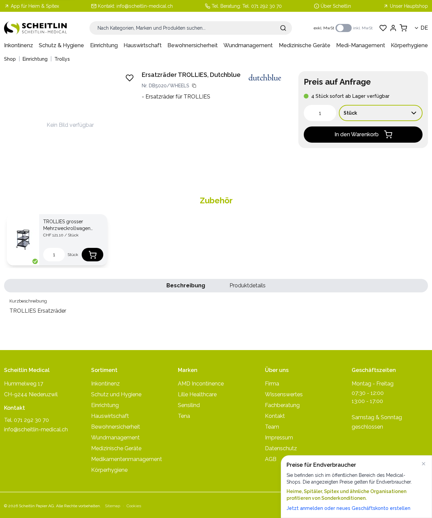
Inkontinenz (18, 45)
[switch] (343, 28)
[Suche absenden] (283, 28)
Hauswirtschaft (143, 45)
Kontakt (275, 416)
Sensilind (189, 405)
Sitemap (112, 505)
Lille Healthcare (197, 394)
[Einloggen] (393, 28)
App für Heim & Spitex (35, 6)
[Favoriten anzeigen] (383, 28)
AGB (270, 459)
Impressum (279, 437)
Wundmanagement (248, 45)
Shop (10, 59)
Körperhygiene (409, 45)
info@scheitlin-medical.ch (144, 6)
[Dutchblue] (265, 77)
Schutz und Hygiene (116, 394)
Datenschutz (281, 448)
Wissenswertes (284, 394)
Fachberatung (282, 405)
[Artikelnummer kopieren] (194, 85)
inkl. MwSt (363, 28)
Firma (272, 383)
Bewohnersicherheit (192, 45)
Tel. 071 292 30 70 (262, 6)
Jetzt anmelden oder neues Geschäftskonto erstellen (348, 508)
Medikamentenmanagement (126, 459)
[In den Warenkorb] (92, 254)
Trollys (62, 59)
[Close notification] (423, 463)
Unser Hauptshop (409, 6)
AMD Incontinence (201, 383)
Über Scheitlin (336, 6)
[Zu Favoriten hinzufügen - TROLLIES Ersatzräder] (130, 78)
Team (272, 427)
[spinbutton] (320, 113)
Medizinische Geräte (304, 45)
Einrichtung (104, 45)
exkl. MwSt (324, 28)
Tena (184, 416)
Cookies (134, 505)
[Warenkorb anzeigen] (403, 28)
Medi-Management (360, 45)
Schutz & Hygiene (61, 45)
